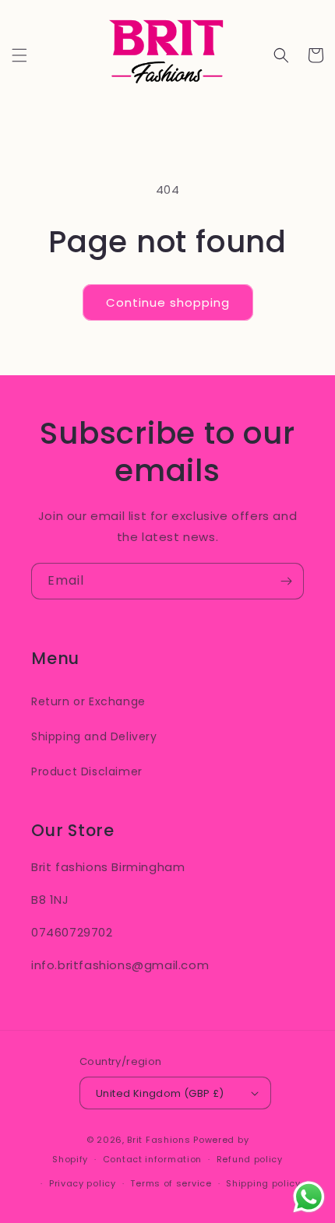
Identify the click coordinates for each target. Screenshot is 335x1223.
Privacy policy (82, 1183)
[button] (19, 55)
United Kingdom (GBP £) (160, 1093)
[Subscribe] (286, 581)
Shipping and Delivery (94, 736)
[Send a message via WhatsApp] (309, 1197)
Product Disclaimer (87, 771)
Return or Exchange (88, 701)
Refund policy (250, 1159)
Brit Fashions (158, 1139)
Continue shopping (168, 302)
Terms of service (170, 1183)
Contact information (152, 1159)
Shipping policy (263, 1183)
